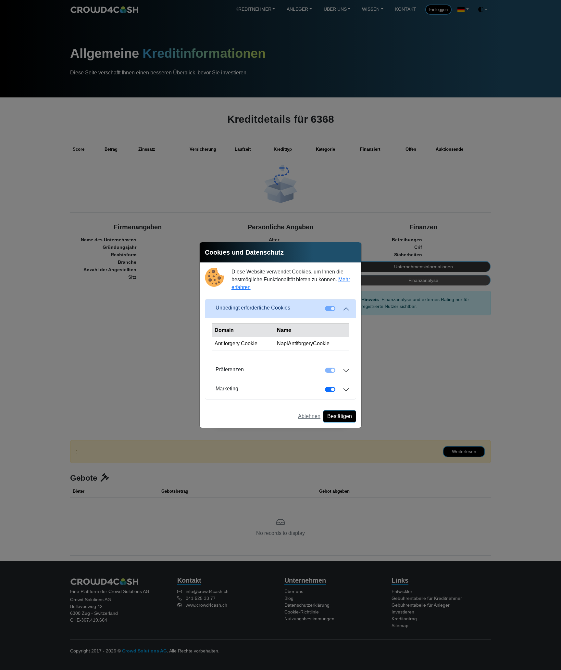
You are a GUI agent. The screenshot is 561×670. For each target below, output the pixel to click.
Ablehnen (309, 416)
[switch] (330, 389)
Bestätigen (339, 416)
